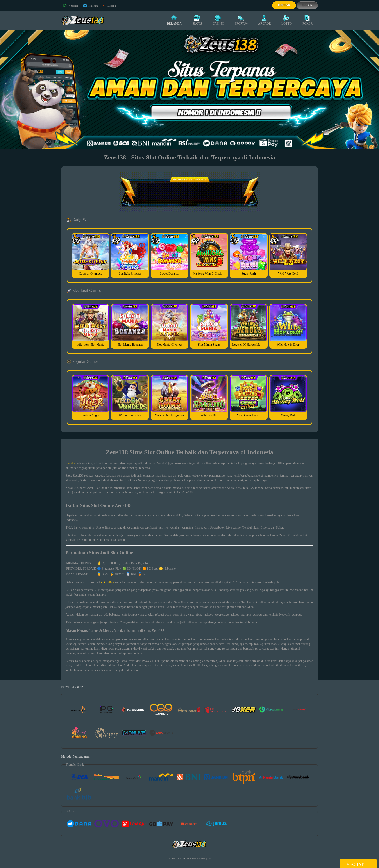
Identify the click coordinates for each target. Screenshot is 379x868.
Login (307, 5)
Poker (307, 23)
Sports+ (241, 23)
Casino (218, 23)
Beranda (174, 23)
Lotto (286, 23)
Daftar (284, 5)
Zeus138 (71, 463)
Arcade (264, 23)
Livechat (111, 5)
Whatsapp (73, 5)
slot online (107, 582)
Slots (197, 23)
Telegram (93, 5)
